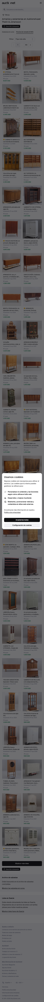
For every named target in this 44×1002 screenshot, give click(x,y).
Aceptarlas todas (22, 520)
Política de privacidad (12, 512)
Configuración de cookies (22, 525)
